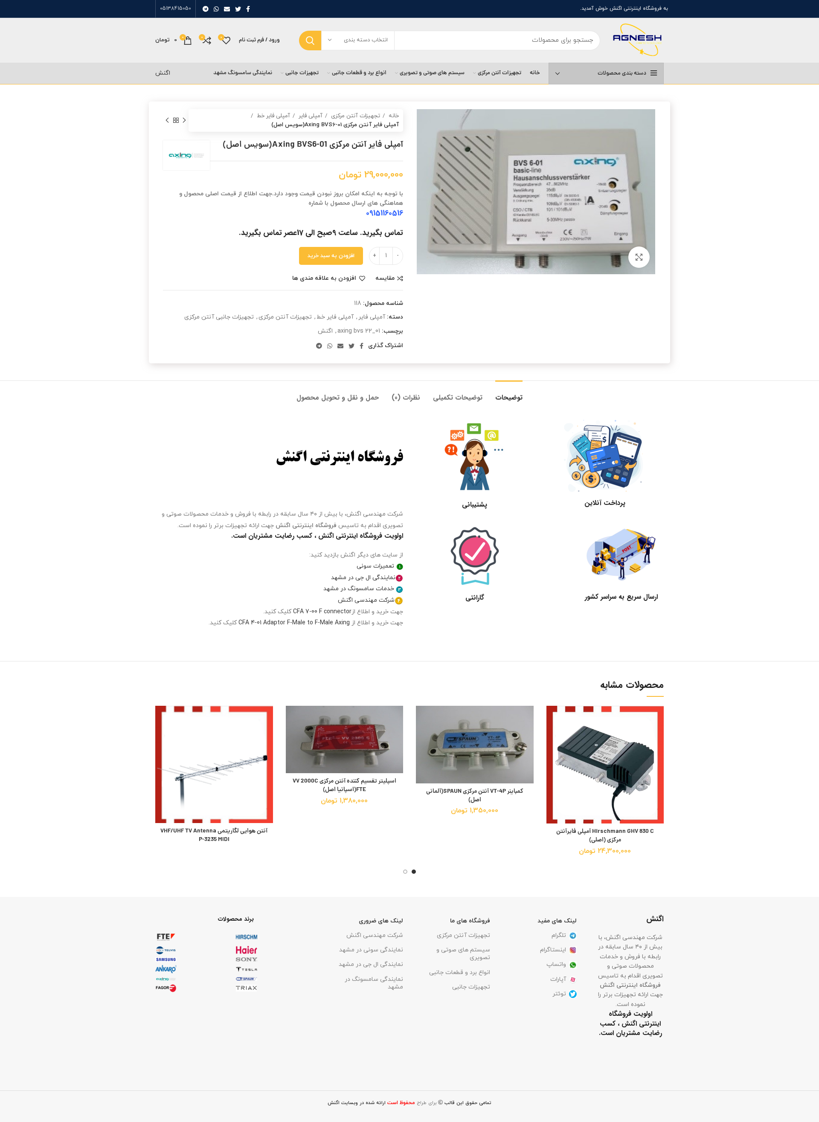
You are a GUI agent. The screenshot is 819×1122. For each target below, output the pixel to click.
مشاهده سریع (552, 758)
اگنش (162, 73)
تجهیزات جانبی (471, 987)
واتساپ (556, 964)
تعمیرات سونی (375, 566)
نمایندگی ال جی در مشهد (363, 578)
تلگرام (559, 935)
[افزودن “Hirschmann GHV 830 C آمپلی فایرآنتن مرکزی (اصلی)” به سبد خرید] (552, 738)
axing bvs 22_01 (358, 331)
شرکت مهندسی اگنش (366, 600)
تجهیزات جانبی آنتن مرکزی (219, 317)
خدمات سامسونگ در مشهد (358, 589)
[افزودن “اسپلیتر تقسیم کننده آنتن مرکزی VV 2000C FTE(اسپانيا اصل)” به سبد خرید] (292, 738)
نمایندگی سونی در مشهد (371, 950)
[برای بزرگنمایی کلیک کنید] (639, 257)
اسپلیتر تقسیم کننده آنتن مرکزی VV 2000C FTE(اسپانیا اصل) (344, 785)
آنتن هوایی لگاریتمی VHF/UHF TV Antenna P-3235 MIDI (213, 835)
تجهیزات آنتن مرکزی (354, 116)
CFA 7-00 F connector (322, 612)
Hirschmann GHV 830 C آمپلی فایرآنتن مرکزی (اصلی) (605, 836)
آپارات (558, 979)
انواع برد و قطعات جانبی (459, 972)
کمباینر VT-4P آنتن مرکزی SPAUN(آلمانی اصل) (474, 796)
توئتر (559, 994)
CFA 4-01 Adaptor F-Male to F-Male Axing (294, 623)
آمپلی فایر (309, 116)
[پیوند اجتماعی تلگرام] (205, 8)
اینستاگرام (553, 950)
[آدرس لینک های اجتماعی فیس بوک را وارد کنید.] (248, 8)
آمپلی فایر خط (272, 116)
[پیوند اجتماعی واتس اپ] (216, 8)
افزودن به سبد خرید (331, 256)
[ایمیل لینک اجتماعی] (226, 8)
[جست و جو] (310, 40)
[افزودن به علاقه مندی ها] (552, 719)
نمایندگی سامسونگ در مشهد (374, 983)
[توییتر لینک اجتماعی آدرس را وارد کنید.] (238, 8)
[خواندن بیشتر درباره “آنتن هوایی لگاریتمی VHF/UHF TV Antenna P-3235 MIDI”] (161, 738)
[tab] (509, 393)
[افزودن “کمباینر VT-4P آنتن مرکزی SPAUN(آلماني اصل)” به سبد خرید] (422, 738)
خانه (393, 116)
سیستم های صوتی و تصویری (463, 954)
